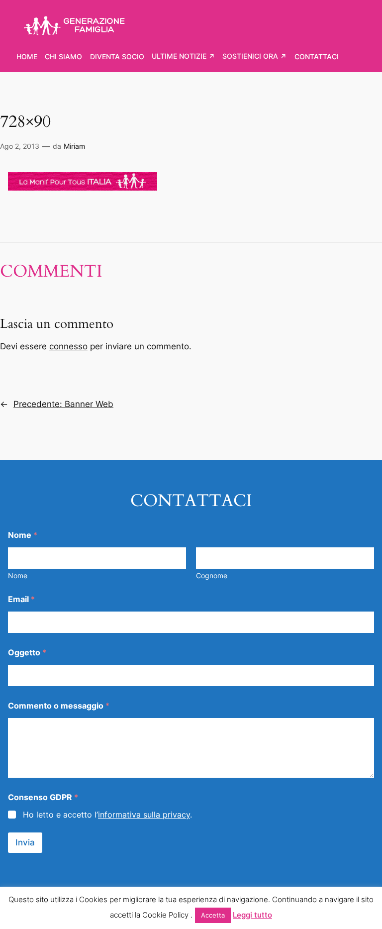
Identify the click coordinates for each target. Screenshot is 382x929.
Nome (17, 575)
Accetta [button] (213, 915)
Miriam (74, 146)
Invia (25, 842)
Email (21, 599)
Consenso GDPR (43, 797)
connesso (68, 346)
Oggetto (27, 652)
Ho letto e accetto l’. (107, 815)
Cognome (211, 575)
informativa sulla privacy (144, 815)
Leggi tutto (252, 915)
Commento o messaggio (58, 706)
